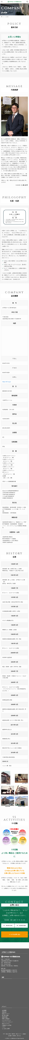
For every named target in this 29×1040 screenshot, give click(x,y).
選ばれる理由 (8, 1033)
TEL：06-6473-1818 (7, 926)
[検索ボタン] (27, 1)
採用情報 (14, 1035)
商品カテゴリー (6, 1013)
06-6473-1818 (7, 962)
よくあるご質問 (6, 1028)
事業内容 (4, 1012)
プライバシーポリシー (7, 1022)
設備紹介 (24, 1033)
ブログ (3, 1027)
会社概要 (4, 1010)
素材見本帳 (4, 1017)
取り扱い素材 (5, 1015)
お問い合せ (19, 1035)
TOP (4, 1033)
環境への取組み (6, 1018)
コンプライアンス (6, 1020)
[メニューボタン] (1, 1)
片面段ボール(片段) (6, 1025)
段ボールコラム (6, 1023)
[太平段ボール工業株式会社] (15, 1)
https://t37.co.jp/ (6, 382)
